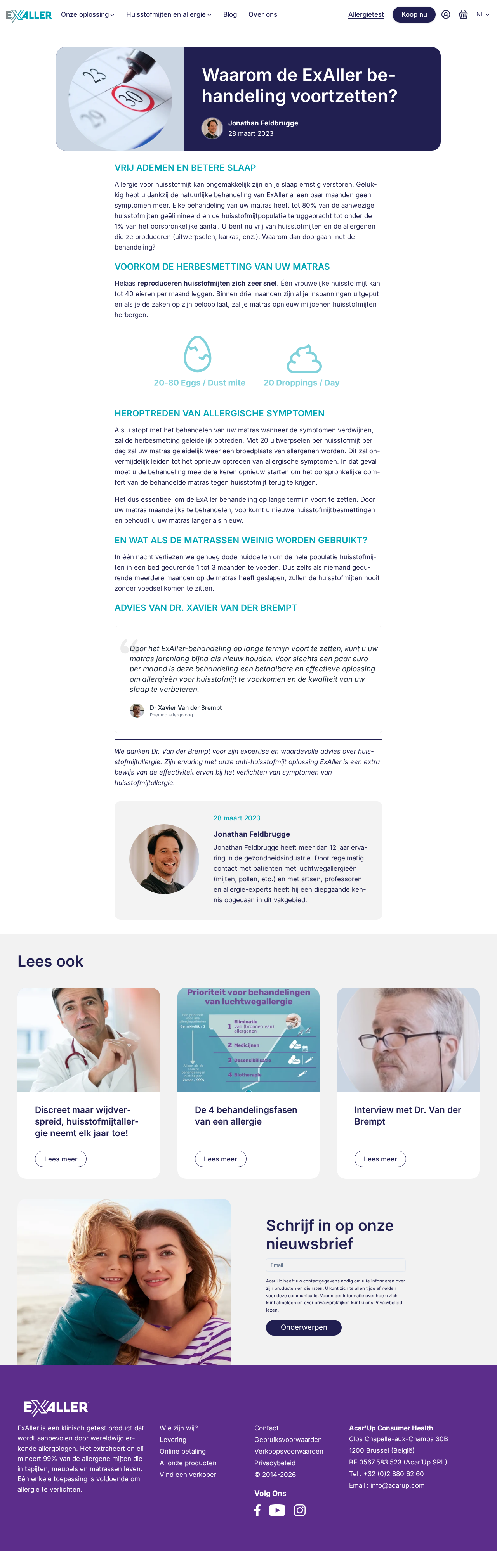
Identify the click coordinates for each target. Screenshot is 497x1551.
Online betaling (183, 1451)
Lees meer (61, 1159)
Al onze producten (188, 1463)
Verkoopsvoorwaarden (288, 1451)
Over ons (262, 14)
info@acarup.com (397, 1485)
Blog (230, 14)
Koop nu (414, 14)
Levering (173, 1440)
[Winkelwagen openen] (463, 14)
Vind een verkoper (188, 1474)
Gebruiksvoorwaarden (288, 1440)
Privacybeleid (274, 1463)
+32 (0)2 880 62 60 (393, 1474)
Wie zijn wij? (179, 1428)
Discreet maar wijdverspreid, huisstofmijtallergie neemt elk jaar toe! (87, 1121)
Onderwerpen (304, 1327)
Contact (266, 1428)
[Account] (445, 14)
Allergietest (366, 14)
